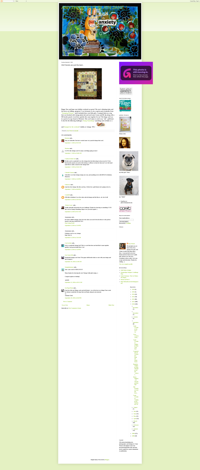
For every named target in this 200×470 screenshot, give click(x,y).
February (136, 425)
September (136, 322)
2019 (133, 289)
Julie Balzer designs (126, 270)
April (135, 418)
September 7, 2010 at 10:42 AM (73, 167)
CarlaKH (67, 195)
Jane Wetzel (131, 243)
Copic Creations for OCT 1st (135, 329)
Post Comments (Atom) (75, 308)
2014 (133, 294)
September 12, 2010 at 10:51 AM (73, 282)
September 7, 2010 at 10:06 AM (73, 153)
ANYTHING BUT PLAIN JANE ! (94, 7)
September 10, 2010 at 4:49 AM (73, 261)
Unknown (67, 184)
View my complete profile (125, 264)
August (135, 407)
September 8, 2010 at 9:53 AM (73, 211)
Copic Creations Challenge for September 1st (136, 400)
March (135, 421)
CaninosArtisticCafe (70, 158)
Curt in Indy (68, 243)
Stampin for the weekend (71, 127)
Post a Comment (67, 301)
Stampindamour (69, 267)
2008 (133, 436)
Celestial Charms (69, 172)
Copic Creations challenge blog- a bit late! (136, 344)
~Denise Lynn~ (69, 205)
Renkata (67, 138)
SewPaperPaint (69, 288)
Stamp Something (88, 121)
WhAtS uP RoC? (125, 279)
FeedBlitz (128, 223)
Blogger (107, 459)
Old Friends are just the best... (135, 390)
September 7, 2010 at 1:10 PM (73, 179)
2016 (133, 292)
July (135, 411)
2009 (133, 433)
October (136, 317)
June (135, 413)
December (135, 307)
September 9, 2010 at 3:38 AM (73, 237)
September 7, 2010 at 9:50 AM (73, 142)
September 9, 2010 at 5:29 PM (73, 249)
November (135, 313)
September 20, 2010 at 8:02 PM (73, 298)
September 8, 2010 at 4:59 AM (73, 199)
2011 (133, 301)
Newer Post (65, 305)
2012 (133, 299)
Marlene (67, 148)
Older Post (111, 305)
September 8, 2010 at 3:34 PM (73, 225)
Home (88, 305)
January (136, 429)
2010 (133, 304)
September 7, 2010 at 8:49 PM (73, 189)
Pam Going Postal (69, 223)
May (135, 416)
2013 (133, 296)
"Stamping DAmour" (68, 113)
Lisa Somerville (69, 255)
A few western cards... (136, 336)
